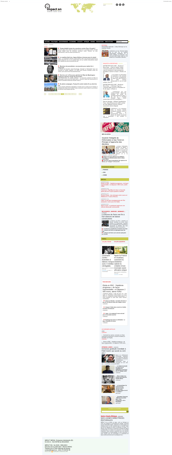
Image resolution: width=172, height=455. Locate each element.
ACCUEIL (47, 41)
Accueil (46, 44)
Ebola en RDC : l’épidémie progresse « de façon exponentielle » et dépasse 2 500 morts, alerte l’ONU (114, 185)
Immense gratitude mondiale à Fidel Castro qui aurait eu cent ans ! (114, 351)
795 (66, 94)
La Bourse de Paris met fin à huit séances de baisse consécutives (113, 217)
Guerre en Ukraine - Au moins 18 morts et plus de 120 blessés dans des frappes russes (114, 301)
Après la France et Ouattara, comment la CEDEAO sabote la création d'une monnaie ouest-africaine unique (120, 263)
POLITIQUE (54, 41)
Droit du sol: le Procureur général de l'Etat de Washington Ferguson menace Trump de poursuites (76, 75)
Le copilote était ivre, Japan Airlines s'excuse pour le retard (78, 57)
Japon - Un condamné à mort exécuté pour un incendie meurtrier (113, 314)
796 (69, 94)
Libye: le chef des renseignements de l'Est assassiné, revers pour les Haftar (113, 201)
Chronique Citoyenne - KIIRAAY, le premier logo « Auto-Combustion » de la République (122, 399)
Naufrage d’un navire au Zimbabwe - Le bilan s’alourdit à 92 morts (114, 320)
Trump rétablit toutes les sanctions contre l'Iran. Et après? (77, 48)
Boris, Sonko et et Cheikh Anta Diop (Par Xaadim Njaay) (121, 377)
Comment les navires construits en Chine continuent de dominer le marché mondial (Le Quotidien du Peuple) (113, 334)
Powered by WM (64, 451)
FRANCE (105, 169)
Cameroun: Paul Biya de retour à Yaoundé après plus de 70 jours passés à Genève (113, 190)
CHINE (105, 175)
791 (52, 94)
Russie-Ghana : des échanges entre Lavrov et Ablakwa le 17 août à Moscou (114, 195)
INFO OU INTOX (106, 134)
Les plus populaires (119, 241)
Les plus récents (106, 241)
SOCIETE (80, 41)
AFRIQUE (86, 41)
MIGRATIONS (100, 41)
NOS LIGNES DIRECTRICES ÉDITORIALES (112, 419)
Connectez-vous (167, 1)
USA (104, 172)
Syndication (56, 451)
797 (73, 94)
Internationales (107, 281)
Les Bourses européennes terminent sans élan (115, 228)
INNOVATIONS (109, 41)
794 (62, 94)
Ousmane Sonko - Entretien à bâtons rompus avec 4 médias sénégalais (108, 261)
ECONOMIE (73, 41)
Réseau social (4, 1)
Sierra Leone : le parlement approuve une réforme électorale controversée (113, 206)
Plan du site (48, 451)
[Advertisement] (86, 26)
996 (80, 94)
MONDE (93, 41)
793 (59, 94)
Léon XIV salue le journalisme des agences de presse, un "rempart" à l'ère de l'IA (114, 161)
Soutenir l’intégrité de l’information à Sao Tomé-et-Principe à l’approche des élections (113, 141)
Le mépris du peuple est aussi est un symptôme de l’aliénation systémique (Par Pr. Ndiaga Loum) (121, 368)
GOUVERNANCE (63, 41)
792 (56, 94)
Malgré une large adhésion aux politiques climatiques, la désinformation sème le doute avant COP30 (113, 158)
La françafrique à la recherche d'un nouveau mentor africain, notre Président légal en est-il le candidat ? (121, 388)
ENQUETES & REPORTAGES (110, 63)
